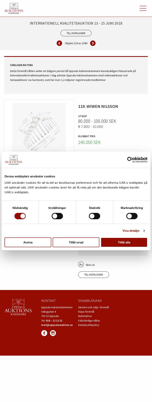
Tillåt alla (124, 242)
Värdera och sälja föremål (93, 307)
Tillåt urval (76, 242)
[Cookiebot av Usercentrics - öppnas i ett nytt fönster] (130, 160)
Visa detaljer (131, 230)
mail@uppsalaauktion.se (57, 325)
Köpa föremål (86, 311)
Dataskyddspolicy (88, 325)
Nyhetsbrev (85, 316)
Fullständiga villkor (89, 320)
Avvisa (27, 242)
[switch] (57, 216)
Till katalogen (76, 33)
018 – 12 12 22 (54, 320)
